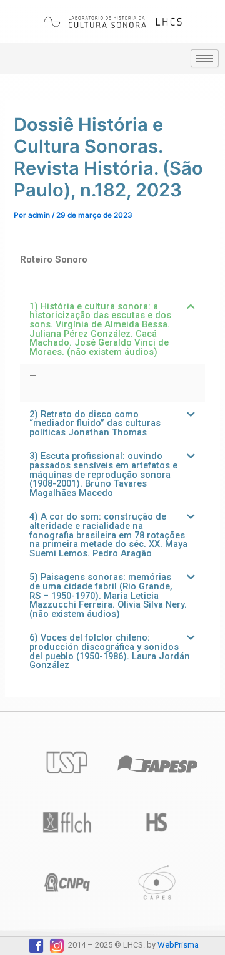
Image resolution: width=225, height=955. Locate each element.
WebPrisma (178, 944)
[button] (112, 329)
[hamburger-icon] (205, 58)
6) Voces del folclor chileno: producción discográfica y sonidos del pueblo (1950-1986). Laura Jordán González (109, 651)
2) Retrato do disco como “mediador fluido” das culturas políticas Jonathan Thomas (95, 423)
